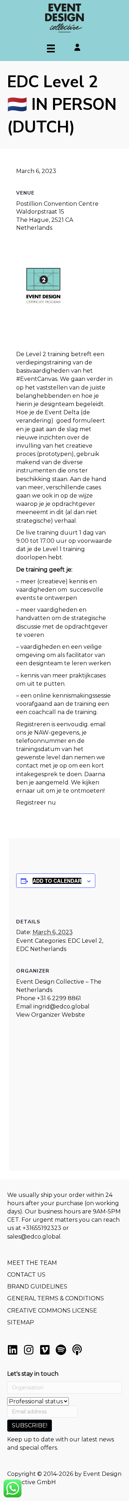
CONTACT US (26, 1274)
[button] (12, 1349)
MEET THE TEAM (32, 1262)
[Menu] (51, 48)
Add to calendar (57, 881)
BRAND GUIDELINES (37, 1286)
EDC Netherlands (41, 949)
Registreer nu (36, 802)
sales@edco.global (34, 1236)
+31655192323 (42, 1228)
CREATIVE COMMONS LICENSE (52, 1310)
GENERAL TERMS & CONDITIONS (55, 1298)
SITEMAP (20, 1322)
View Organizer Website (50, 1014)
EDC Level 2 (85, 940)
